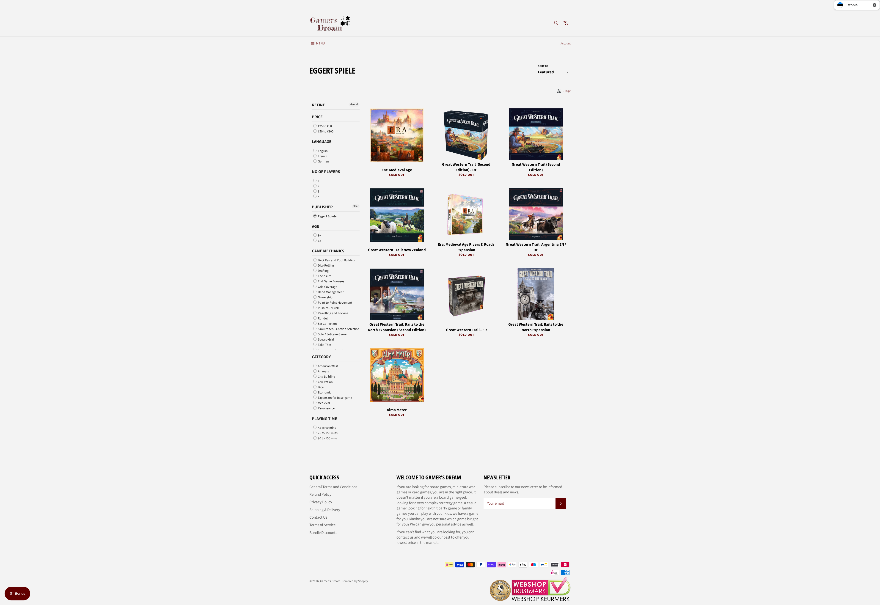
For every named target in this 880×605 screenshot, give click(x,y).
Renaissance (326, 408)
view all (354, 104)
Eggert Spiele (326, 216)
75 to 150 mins (327, 433)
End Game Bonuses (330, 281)
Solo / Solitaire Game (331, 334)
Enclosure (324, 276)
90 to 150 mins (327, 438)
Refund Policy (320, 494)
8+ (319, 235)
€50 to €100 (325, 131)
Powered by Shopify (355, 581)
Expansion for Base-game (334, 398)
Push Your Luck (328, 308)
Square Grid (325, 339)
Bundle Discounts (323, 533)
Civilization (325, 382)
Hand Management (330, 292)
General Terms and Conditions (333, 487)
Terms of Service (322, 525)
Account (566, 43)
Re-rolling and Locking (332, 313)
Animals (323, 371)
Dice (320, 387)
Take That (324, 345)
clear (355, 206)
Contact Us (318, 517)
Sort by (543, 66)
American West (327, 366)
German (323, 161)
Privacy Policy (320, 502)
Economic (324, 392)
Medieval (323, 403)
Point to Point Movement (334, 302)
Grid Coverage (327, 287)
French (322, 156)
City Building (326, 376)
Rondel (322, 318)
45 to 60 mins (326, 428)
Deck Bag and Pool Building (336, 260)
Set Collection (327, 324)
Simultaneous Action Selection (338, 329)
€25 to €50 (324, 126)
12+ (320, 241)
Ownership (325, 297)
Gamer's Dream (330, 581)
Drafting (323, 271)
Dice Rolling (325, 265)
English (322, 151)
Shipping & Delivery (324, 510)
